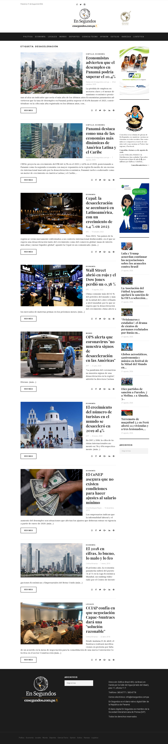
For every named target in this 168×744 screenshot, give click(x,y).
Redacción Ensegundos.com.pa (97, 82)
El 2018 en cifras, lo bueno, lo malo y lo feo (100, 553)
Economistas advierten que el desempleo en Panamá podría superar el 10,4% (101, 67)
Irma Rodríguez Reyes (94, 508)
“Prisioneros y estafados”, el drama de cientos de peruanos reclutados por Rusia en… (134, 326)
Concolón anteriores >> (140, 165)
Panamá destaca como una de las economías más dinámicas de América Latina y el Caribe (101, 140)
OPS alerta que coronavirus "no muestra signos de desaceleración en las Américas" (100, 348)
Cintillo (90, 54)
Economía (40, 37)
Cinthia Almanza (92, 563)
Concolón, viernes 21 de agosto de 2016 (134, 151)
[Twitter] (80, 4)
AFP (87, 366)
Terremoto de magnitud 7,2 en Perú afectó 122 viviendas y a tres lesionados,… (135, 424)
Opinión (104, 37)
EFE (87, 232)
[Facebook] (77, 4)
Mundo (63, 37)
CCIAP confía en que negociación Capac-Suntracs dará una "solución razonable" (100, 619)
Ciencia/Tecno (90, 37)
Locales (52, 37)
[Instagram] (84, 4)
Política (28, 37)
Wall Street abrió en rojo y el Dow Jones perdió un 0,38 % (101, 277)
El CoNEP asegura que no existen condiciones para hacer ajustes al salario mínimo (101, 488)
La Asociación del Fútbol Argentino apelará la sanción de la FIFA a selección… (135, 293)
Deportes (74, 37)
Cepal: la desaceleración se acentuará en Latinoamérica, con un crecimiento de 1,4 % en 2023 (100, 212)
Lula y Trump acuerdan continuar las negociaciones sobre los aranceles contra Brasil (134, 259)
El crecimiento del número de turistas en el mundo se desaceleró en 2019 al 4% (99, 418)
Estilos (115, 37)
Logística (138, 37)
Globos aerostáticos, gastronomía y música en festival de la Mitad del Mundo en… (134, 360)
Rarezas (126, 37)
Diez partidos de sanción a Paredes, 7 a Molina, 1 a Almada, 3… (134, 394)
